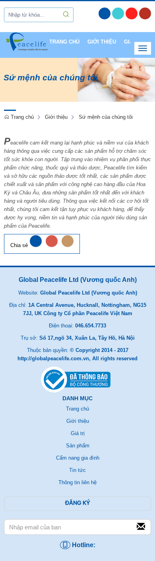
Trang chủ (64, 42)
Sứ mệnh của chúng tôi (106, 117)
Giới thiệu (101, 42)
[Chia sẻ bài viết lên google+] (52, 245)
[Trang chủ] (26, 45)
